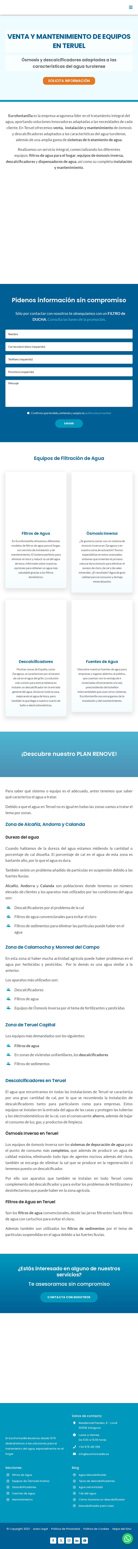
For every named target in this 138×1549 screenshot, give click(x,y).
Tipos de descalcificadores (97, 1481)
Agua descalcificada (92, 1475)
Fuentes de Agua (102, 661)
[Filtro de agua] (36, 482)
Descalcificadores (36, 661)
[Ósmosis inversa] (102, 482)
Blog (75, 1468)
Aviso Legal (40, 1529)
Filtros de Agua (36, 533)
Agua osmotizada (91, 1487)
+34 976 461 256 (89, 1447)
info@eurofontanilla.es (94, 1454)
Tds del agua (87, 1493)
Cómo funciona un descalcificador (102, 1499)
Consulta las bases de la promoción (76, 319)
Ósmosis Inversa (102, 533)
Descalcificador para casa (96, 1506)
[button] (127, 1538)
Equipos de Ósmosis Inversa (30, 1481)
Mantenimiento (22, 1499)
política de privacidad (98, 413)
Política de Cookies (96, 1529)
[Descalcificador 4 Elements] (36, 610)
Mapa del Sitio (121, 1529)
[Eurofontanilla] (18, 3)
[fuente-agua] (102, 610)
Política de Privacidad (65, 1529)
